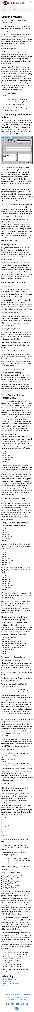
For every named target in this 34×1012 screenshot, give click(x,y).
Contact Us (20, 994)
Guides (5, 10)
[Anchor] (17, 93)
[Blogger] (27, 1004)
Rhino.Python (14, 46)
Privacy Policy (8, 994)
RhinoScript (5, 46)
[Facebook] (7, 1004)
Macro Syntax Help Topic (11, 983)
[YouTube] (17, 1004)
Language (27, 994)
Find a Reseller (17, 991)
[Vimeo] (22, 1004)
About (14, 994)
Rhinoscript (7, 981)
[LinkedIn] (12, 1004)
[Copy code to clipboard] (30, 287)
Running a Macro (8, 986)
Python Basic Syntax (10, 979)
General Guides (14, 10)
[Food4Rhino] (17, 1008)
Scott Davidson (7, 20)
